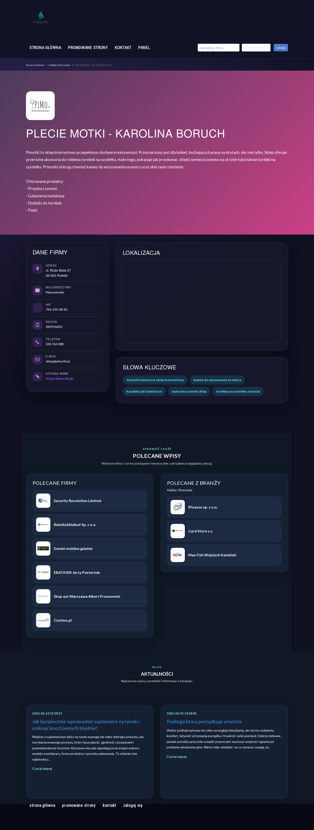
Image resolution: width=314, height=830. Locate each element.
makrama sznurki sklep (189, 391)
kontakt (123, 47)
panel (144, 47)
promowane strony (88, 47)
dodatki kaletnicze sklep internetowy (155, 380)
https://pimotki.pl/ (60, 378)
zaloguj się (133, 805)
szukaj (281, 47)
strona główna (45, 47)
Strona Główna (35, 65)
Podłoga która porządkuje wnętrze (204, 721)
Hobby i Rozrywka (59, 65)
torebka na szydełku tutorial (238, 391)
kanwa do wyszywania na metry (217, 380)
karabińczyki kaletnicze (144, 391)
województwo (255, 47)
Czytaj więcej (42, 768)
